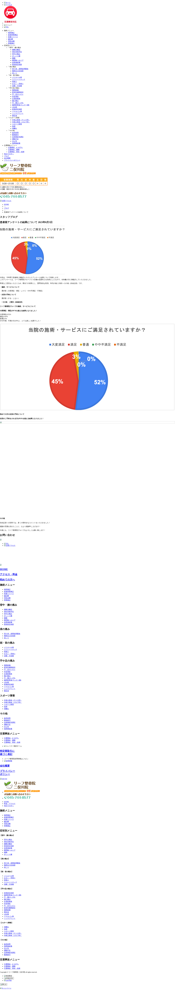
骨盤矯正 (11, 43)
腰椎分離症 (16, 50)
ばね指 (14, 107)
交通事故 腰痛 (13, 149)
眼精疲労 (15, 135)
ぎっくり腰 (16, 56)
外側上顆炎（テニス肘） (21, 120)
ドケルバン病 (17, 111)
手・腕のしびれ (17, 103)
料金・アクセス (9, 803)
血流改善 (15, 132)
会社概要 (7, 158)
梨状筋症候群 (17, 64)
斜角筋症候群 (17, 109)
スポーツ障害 (17, 124)
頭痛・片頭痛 (17, 86)
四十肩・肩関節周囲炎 (20, 69)
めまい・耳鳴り (17, 84)
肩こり (14, 73)
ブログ (6, 156)
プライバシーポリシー (12, 160)
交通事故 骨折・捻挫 (16, 152)
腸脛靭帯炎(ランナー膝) (20, 105)
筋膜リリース (13, 37)
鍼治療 (10, 39)
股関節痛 (15, 90)
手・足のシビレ (17, 94)
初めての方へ (9, 154)
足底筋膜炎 (16, 98)
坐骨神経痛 (16, 62)
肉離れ (14, 128)
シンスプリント (17, 113)
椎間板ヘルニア (17, 60)
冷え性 (14, 141)
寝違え (14, 81)
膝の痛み (15, 101)
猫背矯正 (11, 33)
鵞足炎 (14, 115)
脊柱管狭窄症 (17, 52)
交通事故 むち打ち (15, 147)
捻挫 (13, 126)
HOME (6, 204)
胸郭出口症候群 (17, 71)
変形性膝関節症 (17, 92)
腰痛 (13, 58)
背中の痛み (16, 54)
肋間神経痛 (16, 143)
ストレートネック (18, 79)
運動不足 (15, 139)
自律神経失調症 (17, 137)
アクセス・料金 (8, 574)
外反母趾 (15, 96)
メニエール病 (17, 77)
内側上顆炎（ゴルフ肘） (21, 122)
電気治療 (11, 41)
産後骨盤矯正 (13, 35)
